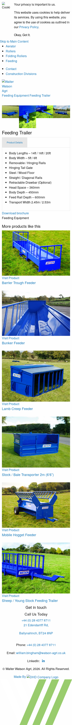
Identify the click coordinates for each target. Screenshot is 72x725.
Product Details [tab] (15, 142)
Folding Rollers (16, 56)
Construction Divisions (21, 74)
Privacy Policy (28, 27)
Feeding (11, 61)
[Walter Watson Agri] (9, 86)
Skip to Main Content (14, 41)
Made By (20, 676)
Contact (11, 69)
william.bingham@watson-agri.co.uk (40, 653)
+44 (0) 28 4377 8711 (36, 620)
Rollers (11, 51)
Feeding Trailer (40, 95)
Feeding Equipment (15, 95)
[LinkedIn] (43, 661)
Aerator (11, 46)
